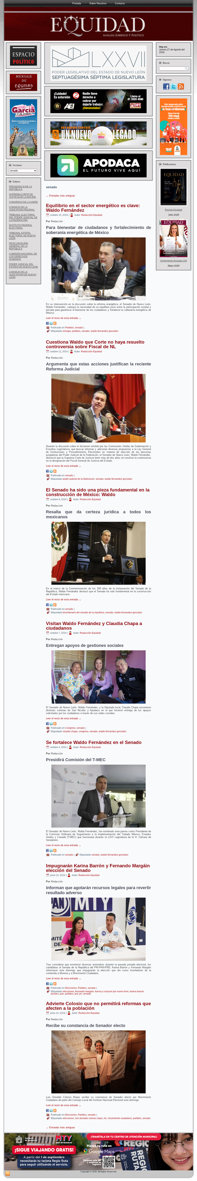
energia (67, 331)
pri (80, 993)
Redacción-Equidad (91, 215)
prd (76, 993)
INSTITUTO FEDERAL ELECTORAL (20, 226)
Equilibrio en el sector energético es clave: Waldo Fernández (93, 208)
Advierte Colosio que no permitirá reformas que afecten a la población (98, 1006)
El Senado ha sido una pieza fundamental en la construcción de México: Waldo (97, 492)
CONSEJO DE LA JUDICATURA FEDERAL (22, 208)
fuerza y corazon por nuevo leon (112, 991)
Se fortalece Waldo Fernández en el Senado (94, 742)
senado (79, 327)
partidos (76, 331)
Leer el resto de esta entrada (63, 318)
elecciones (68, 991)
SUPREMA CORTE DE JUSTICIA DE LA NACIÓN (22, 195)
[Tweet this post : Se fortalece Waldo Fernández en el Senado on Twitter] (51, 851)
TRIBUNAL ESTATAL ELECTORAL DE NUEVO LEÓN (22, 236)
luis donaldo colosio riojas (89, 1118)
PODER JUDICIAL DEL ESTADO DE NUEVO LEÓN (23, 265)
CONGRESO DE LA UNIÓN (23, 202)
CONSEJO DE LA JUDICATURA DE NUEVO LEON (22, 275)
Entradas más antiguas (60, 195)
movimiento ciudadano (120, 1118)
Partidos (69, 327)
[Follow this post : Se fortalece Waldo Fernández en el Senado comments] (54, 851)
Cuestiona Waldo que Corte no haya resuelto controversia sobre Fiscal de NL (95, 344)
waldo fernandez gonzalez (104, 331)
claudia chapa (70, 731)
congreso (83, 731)
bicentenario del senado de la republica (83, 612)
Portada (76, 3)
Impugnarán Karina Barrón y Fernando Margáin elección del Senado (98, 868)
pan (62, 993)
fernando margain (84, 991)
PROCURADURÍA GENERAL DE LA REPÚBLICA (18, 246)
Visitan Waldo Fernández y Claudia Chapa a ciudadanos (94, 626)
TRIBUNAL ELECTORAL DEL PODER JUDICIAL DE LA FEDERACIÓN (23, 217)
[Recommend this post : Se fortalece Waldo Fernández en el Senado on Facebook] (47, 851)
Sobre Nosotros (98, 3)
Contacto (120, 3)
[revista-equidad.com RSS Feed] (7, 1173)
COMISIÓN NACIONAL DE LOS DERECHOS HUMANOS (23, 256)
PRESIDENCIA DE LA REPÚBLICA (20, 188)
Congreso (70, 728)
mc (105, 1118)
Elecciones (71, 988)
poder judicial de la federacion (78, 479)
